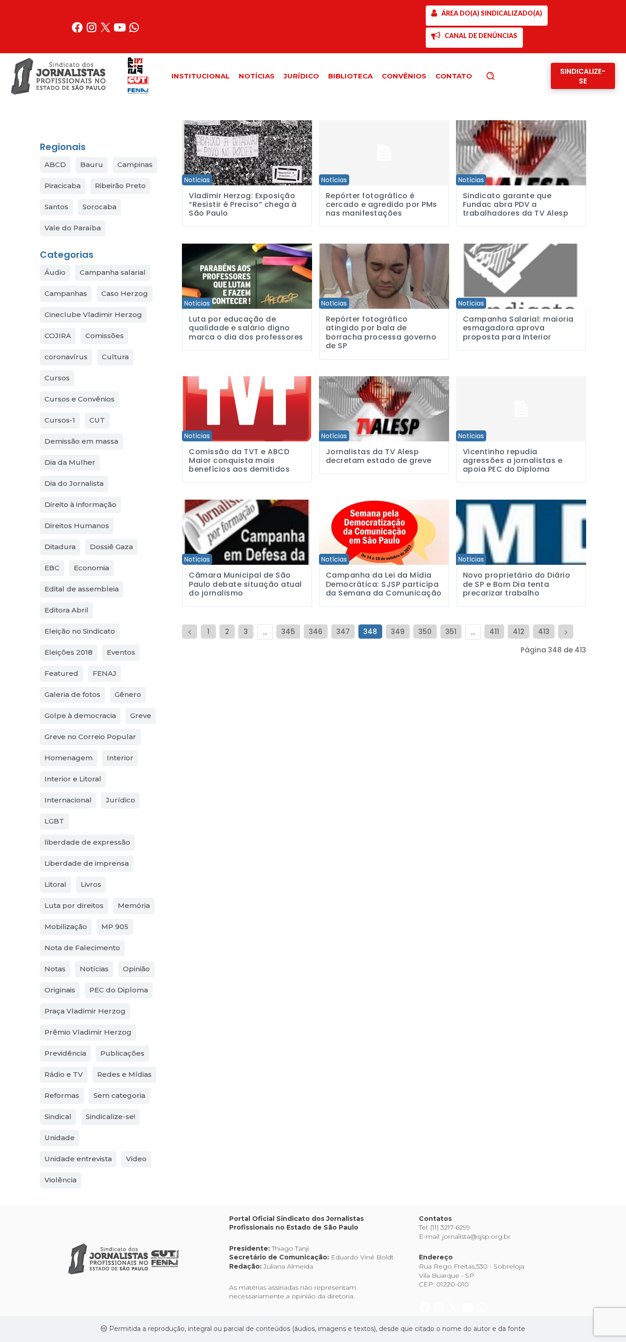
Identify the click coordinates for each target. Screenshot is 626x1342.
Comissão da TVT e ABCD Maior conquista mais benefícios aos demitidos (239, 460)
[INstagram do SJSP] (92, 31)
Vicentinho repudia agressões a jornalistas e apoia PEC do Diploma (513, 460)
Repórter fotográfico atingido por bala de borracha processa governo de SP (381, 332)
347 (343, 631)
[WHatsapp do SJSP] (134, 31)
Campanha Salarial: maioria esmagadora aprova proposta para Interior (518, 328)
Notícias (197, 179)
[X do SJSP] (106, 31)
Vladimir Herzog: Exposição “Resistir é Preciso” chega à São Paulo (243, 204)
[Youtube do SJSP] (121, 31)
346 (316, 631)
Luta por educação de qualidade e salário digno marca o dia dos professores (246, 328)
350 (425, 631)
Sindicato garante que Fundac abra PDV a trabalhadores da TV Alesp (516, 204)
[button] (506, 75)
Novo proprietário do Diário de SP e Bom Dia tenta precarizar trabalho (517, 584)
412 (518, 631)
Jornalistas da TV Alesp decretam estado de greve (379, 456)
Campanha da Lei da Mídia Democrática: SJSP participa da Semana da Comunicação (384, 584)
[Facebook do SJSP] (78, 31)
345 (288, 631)
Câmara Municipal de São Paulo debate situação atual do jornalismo (245, 584)
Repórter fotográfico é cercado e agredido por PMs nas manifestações (381, 204)
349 (398, 631)
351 (450, 631)
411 (494, 631)
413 (543, 631)
